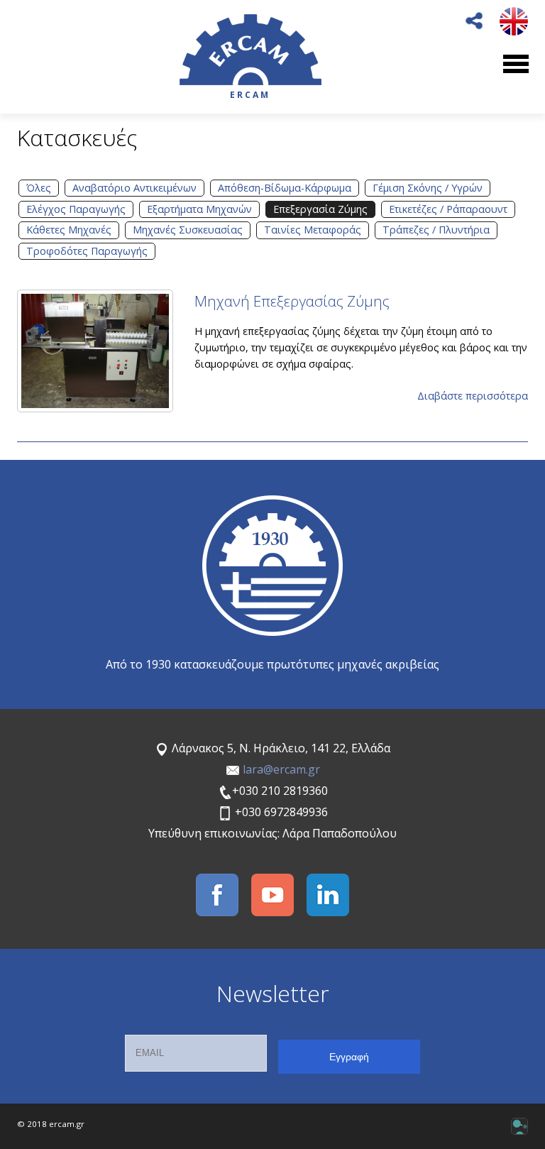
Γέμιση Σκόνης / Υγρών (428, 187)
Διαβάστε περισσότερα (472, 395)
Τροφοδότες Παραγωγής (87, 251)
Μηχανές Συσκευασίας (188, 229)
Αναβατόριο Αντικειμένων (134, 187)
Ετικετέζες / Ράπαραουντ (448, 209)
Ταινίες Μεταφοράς (312, 229)
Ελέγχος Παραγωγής (76, 209)
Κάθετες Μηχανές (68, 229)
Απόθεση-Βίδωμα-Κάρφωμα (284, 187)
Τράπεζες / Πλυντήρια (436, 229)
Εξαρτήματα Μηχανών (199, 209)
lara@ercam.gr (281, 769)
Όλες (38, 187)
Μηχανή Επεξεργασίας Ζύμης (292, 301)
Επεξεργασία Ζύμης (320, 209)
